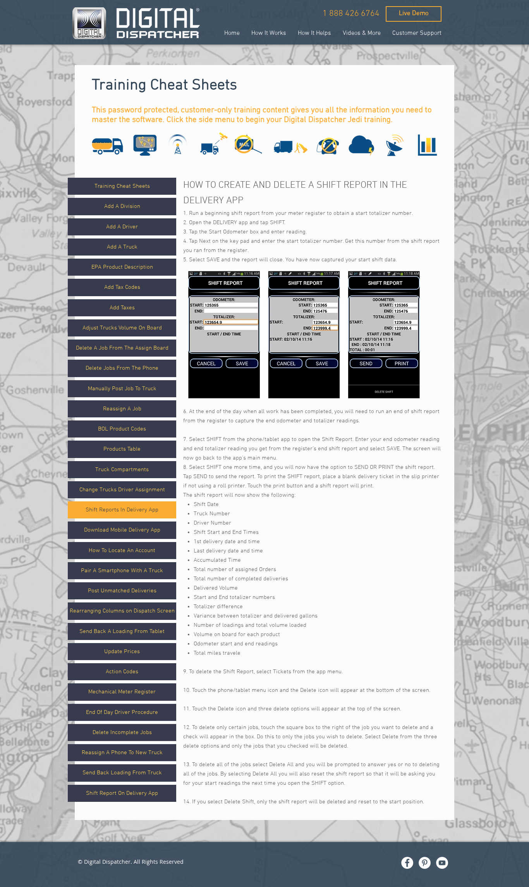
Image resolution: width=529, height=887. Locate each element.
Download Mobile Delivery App (122, 530)
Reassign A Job (122, 408)
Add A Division (122, 206)
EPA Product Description (122, 267)
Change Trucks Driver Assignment (122, 489)
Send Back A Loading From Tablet (122, 631)
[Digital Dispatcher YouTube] (442, 863)
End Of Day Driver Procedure (122, 712)
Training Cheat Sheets (122, 186)
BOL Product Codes (122, 428)
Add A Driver (122, 226)
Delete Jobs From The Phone (122, 368)
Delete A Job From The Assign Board (122, 348)
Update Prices (122, 651)
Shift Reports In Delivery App (122, 509)
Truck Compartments (122, 469)
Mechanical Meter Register (122, 691)
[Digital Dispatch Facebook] (407, 863)
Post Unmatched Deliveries (122, 590)
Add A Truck (122, 247)
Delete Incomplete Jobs (122, 732)
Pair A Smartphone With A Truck (122, 570)
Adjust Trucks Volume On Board (122, 327)
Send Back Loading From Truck (122, 772)
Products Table (122, 449)
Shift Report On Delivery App (122, 793)
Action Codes (122, 671)
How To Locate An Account (122, 550)
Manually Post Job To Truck (122, 388)
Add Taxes (122, 307)
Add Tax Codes (122, 287)
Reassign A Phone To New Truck (122, 752)
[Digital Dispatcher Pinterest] (425, 863)
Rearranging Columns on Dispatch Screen (122, 610)
